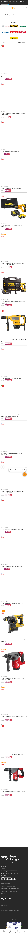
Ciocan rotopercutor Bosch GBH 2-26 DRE (12, 529)
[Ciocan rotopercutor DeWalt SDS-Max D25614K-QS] (14, 323)
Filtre (3, 42)
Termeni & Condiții (5, 883)
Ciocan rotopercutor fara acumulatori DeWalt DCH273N (13, 640)
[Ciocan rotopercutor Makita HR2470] (14, 134)
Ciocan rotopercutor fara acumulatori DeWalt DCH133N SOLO (13, 114)
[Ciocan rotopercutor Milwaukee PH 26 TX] (14, 361)
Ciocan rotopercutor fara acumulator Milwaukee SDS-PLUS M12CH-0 (14, 717)
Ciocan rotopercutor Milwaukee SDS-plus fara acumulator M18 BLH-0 (13, 492)
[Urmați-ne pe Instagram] (15, 919)
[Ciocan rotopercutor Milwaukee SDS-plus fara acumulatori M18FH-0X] (14, 661)
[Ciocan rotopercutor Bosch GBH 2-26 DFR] (14, 586)
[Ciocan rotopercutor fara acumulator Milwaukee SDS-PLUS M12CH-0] (14, 699)
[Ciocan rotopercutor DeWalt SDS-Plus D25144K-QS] (14, 58)
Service (2, 908)
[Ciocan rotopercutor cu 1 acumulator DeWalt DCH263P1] (14, 208)
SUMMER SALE (14, 1)
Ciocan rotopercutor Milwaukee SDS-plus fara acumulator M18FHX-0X (13, 264)
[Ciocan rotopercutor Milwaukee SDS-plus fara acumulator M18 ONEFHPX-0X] (14, 774)
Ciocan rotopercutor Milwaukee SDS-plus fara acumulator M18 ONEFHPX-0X (13, 792)
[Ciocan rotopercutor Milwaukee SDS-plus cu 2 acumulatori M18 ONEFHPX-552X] (14, 398)
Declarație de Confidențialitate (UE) (10, 888)
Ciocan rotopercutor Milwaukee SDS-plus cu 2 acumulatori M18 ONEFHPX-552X (13, 415)
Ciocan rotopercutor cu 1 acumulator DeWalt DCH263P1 (13, 225)
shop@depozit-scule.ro (6, 877)
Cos (24, 932)
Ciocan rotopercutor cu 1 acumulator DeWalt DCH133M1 (13, 302)
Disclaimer (3, 896)
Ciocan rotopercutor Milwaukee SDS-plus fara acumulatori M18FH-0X (13, 678)
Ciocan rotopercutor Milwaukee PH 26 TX (12, 378)
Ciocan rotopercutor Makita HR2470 (10, 151)
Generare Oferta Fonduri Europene (10, 910)
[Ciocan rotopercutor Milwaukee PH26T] (14, 171)
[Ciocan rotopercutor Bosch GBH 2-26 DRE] (14, 512)
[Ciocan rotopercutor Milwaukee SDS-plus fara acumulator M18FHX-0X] (14, 246)
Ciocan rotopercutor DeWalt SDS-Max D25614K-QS (13, 340)
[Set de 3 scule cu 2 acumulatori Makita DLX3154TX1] (14, 436)
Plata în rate (4, 905)
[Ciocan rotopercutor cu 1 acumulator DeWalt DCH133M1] (14, 284)
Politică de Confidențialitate (8, 886)
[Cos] (26, 8)
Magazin (9, 15)
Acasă (4, 15)
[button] (24, 474)
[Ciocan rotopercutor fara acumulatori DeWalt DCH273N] (14, 623)
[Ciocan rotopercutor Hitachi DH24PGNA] (14, 549)
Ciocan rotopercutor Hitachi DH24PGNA (11, 566)
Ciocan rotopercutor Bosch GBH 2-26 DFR (12, 603)
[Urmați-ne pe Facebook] (12, 919)
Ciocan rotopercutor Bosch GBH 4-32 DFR (12, 754)
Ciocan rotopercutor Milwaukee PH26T (11, 188)
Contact (3, 903)
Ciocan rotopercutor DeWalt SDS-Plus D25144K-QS (13, 75)
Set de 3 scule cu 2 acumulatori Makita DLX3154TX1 (11, 453)
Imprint (3, 893)
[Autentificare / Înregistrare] (24, 8)
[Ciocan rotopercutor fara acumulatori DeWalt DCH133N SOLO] (14, 96)
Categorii (17, 932)
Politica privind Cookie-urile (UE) (9, 891)
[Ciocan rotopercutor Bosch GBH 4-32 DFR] (14, 737)
